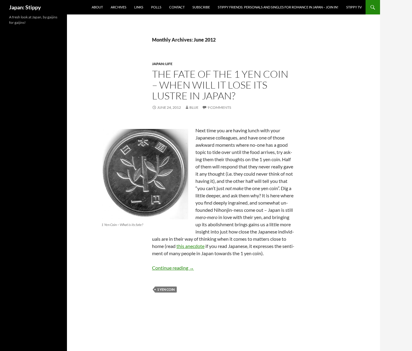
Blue (193, 107)
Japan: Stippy (25, 7)
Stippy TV (354, 7)
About (97, 7)
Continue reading (173, 268)
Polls (156, 7)
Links (138, 7)
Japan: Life (162, 63)
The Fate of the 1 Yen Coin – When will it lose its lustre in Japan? (220, 85)
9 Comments (219, 107)
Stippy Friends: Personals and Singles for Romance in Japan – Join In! (278, 7)
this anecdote (190, 246)
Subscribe (201, 7)
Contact (177, 7)
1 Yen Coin (166, 289)
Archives (118, 7)
